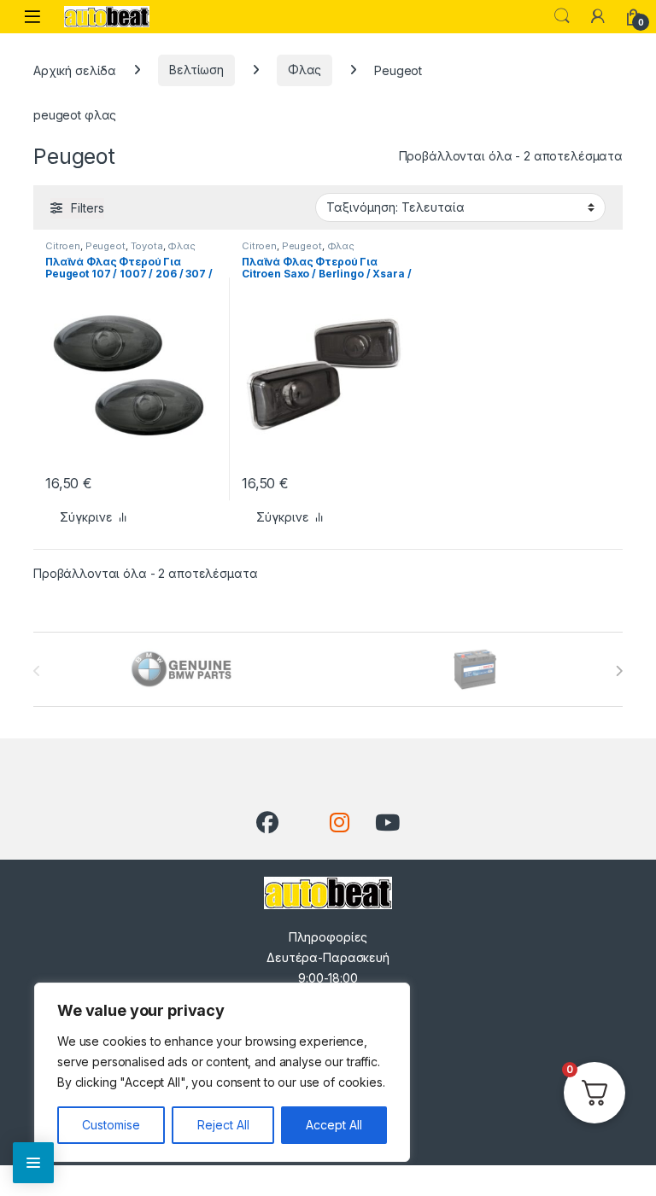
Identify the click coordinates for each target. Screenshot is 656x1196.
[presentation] (619, 671)
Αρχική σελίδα (74, 69)
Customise (111, 1124)
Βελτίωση (196, 69)
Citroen (62, 246)
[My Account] (598, 16)
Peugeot (105, 246)
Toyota (147, 246)
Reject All (223, 1124)
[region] (222, 1072)
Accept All (334, 1124)
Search (562, 16)
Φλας (304, 69)
